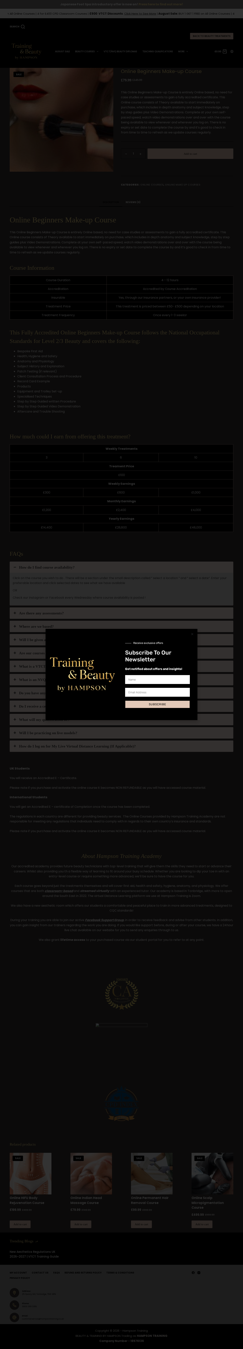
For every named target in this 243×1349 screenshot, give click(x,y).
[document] (121, 674)
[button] (192, 634)
